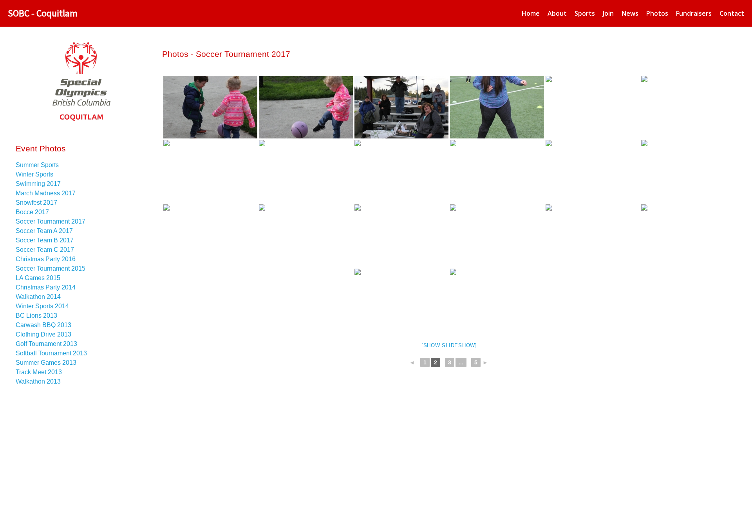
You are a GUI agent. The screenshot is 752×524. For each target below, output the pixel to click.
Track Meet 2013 (39, 372)
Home (531, 13)
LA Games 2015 (38, 278)
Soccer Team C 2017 (45, 249)
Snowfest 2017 (36, 202)
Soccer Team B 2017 (45, 240)
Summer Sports (37, 165)
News (630, 13)
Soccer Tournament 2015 (50, 268)
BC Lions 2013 (36, 315)
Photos (657, 13)
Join (608, 13)
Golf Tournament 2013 (46, 343)
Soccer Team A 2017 (44, 230)
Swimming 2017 (38, 183)
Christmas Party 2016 (46, 259)
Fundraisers (694, 13)
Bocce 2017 (32, 212)
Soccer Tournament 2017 (50, 221)
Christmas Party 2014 (46, 287)
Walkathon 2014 (38, 296)
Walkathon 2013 (38, 381)
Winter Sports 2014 (42, 306)
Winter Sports (34, 174)
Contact (731, 13)
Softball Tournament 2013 (51, 353)
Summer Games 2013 (46, 362)
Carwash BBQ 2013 (43, 325)
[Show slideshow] (449, 345)
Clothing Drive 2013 (43, 334)
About (557, 13)
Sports (585, 13)
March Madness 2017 (46, 193)
